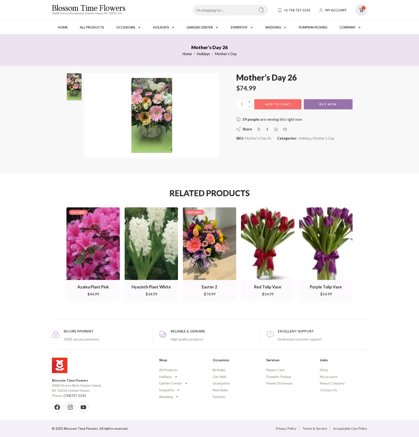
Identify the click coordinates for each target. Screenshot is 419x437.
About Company (332, 383)
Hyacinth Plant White (151, 287)
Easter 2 (209, 287)
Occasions (125, 27)
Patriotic (219, 397)
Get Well (219, 377)
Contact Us (328, 390)
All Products (92, 27)
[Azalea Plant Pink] (93, 243)
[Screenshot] (74, 86)
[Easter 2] (209, 243)
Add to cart (278, 104)
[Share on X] (259, 129)
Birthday (219, 370)
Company (347, 27)
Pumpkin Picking (313, 27)
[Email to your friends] (285, 129)
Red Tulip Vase (267, 287)
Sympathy (239, 27)
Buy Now (328, 104)
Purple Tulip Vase (326, 287)
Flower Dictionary (279, 383)
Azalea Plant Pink (93, 287)
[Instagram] (70, 407)
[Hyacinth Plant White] (151, 243)
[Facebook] (57, 407)
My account (329, 377)
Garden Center (199, 27)
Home (63, 27)
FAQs (324, 370)
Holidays (161, 27)
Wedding (273, 27)
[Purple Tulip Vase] (326, 243)
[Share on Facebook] (267, 129)
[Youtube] (83, 407)
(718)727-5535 (75, 395)
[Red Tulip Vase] (267, 243)
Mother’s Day (226, 54)
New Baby (220, 390)
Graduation (221, 383)
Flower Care (275, 370)
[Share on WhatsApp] (276, 129)
